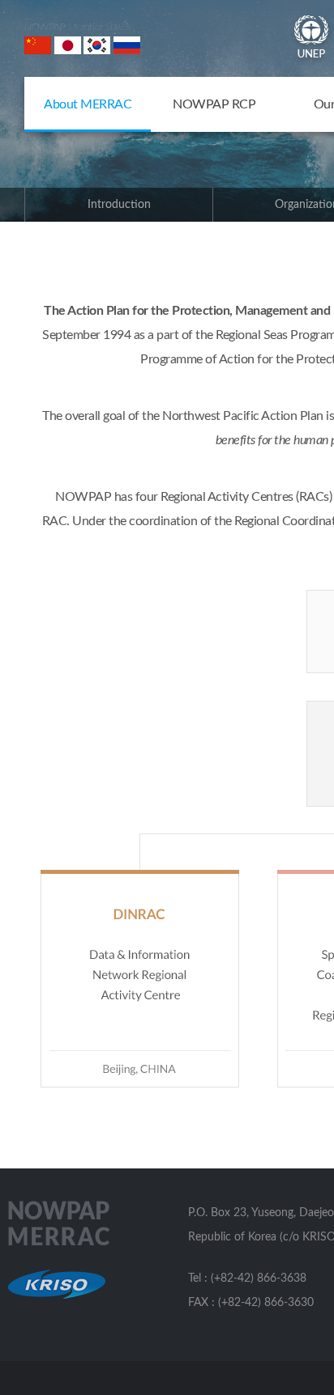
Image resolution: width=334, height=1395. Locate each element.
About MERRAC (87, 104)
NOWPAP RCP (214, 104)
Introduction (119, 204)
